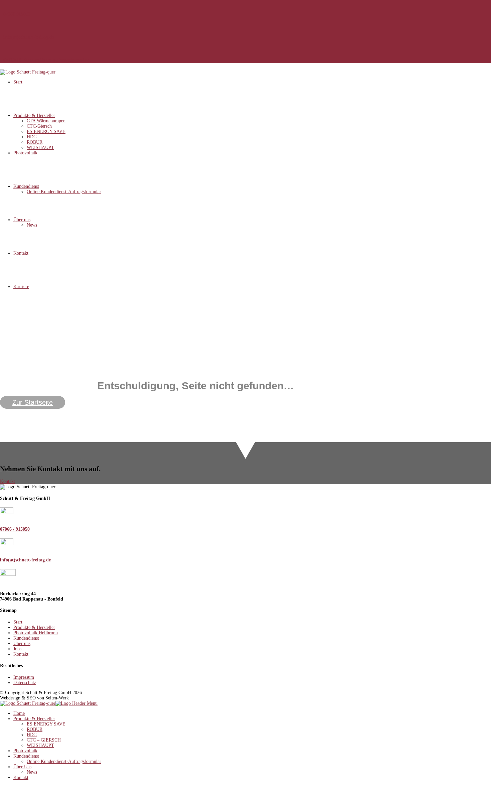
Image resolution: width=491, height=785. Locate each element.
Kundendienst (26, 186)
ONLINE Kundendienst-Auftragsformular (46, 60)
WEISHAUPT (40, 147)
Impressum (23, 677)
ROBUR (34, 142)
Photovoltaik (25, 152)
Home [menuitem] (19, 713)
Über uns (21, 219)
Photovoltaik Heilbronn (35, 632)
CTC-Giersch (39, 126)
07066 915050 (16, 14)
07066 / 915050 (15, 529)
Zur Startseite (32, 402)
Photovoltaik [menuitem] (25, 750)
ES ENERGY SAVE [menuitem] (46, 724)
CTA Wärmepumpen (46, 120)
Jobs (17, 648)
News (32, 225)
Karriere (21, 286)
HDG (32, 136)
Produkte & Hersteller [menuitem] (34, 718)
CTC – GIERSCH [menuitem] (44, 740)
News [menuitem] (32, 772)
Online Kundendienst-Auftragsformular (64, 191)
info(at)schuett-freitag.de (28, 37)
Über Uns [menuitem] (22, 766)
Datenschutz (24, 682)
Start (17, 82)
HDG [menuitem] (32, 734)
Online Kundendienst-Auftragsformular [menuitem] (64, 761)
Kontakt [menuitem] (20, 777)
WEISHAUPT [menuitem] (40, 745)
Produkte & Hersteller (34, 115)
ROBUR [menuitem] (34, 729)
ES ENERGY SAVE (46, 131)
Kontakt (20, 253)
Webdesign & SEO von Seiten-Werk (34, 697)
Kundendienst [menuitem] (26, 756)
